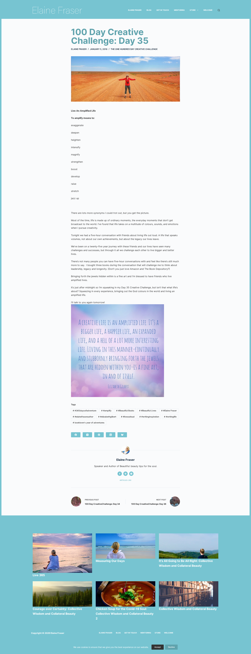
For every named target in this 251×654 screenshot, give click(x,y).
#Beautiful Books (125, 410)
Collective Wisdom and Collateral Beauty (188, 609)
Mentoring (179, 10)
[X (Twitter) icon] (131, 474)
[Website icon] (125, 474)
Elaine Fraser (134, 10)
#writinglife (170, 416)
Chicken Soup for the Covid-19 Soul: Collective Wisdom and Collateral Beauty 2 (125, 613)
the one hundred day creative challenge (134, 49)
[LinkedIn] (110, 434)
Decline (171, 647)
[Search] (219, 10)
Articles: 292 (125, 480)
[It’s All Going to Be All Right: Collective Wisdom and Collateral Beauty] (188, 546)
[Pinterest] (99, 434)
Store (193, 10)
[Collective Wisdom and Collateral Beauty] (188, 593)
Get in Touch (162, 10)
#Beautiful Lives (147, 410)
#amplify (106, 410)
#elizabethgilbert (107, 416)
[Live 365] (62, 553)
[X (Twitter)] (87, 434)
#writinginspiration (149, 416)
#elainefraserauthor (83, 416)
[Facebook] (75, 434)
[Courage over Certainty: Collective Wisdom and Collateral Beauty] (62, 593)
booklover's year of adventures (88, 422)
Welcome (207, 10)
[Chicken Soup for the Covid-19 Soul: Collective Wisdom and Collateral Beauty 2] (125, 593)
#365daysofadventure (84, 410)
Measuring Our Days (110, 561)
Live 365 (39, 575)
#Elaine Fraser (169, 410)
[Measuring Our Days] (125, 546)
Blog (149, 10)
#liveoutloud (128, 416)
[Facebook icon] (120, 474)
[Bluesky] (122, 434)
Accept (157, 647)
